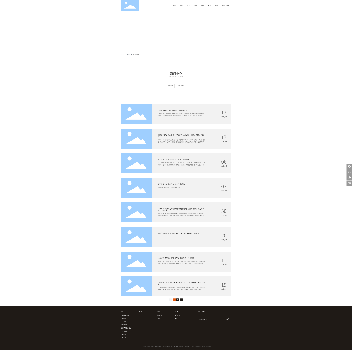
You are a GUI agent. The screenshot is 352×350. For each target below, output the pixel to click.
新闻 (158, 312)
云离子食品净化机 (126, 328)
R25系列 (123, 337)
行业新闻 (181, 86)
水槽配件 (123, 334)
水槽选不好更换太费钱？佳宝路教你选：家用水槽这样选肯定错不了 (181, 136)
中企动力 (194, 347)
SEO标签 (202, 347)
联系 (176, 312)
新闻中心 (129, 54)
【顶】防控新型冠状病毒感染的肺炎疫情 (172, 110)
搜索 (227, 319)
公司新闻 (170, 86)
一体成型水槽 (125, 315)
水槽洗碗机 (124, 325)
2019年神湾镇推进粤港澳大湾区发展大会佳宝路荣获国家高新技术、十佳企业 (181, 209)
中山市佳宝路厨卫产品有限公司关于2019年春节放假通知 (178, 233)
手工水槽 (123, 321)
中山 (198, 347)
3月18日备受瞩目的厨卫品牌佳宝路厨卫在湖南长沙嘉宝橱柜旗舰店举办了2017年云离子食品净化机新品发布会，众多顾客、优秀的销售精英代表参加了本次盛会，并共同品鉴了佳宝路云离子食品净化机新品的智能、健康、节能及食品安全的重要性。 (181, 289)
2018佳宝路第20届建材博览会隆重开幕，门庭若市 (176, 258)
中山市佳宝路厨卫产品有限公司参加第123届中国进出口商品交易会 (181, 283)
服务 (140, 312)
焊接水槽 (123, 318)
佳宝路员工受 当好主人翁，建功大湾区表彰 (173, 160)
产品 (122, 312)
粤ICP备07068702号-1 (177, 346)
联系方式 (177, 318)
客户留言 (177, 315)
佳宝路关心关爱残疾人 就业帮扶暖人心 (172, 184)
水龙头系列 (124, 331)
